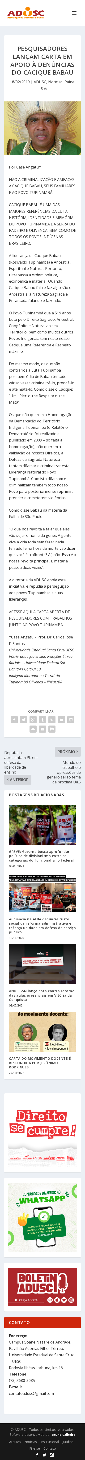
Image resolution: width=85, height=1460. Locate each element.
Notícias (55, 81)
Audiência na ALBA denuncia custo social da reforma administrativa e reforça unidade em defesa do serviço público (42, 925)
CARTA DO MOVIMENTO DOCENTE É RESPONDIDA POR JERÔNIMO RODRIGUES (40, 1062)
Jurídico (67, 1442)
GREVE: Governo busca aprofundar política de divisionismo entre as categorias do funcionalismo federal (41, 855)
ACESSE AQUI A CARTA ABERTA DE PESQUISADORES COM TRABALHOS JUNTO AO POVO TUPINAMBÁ (40, 618)
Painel (69, 81)
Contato (49, 1448)
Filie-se (34, 1448)
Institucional (49, 1442)
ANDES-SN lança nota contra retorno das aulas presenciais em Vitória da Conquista (41, 995)
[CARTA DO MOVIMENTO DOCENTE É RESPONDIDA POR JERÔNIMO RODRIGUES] (42, 1032)
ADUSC (40, 81)
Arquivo (15, 1442)
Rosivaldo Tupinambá (29, 262)
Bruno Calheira (63, 1434)
